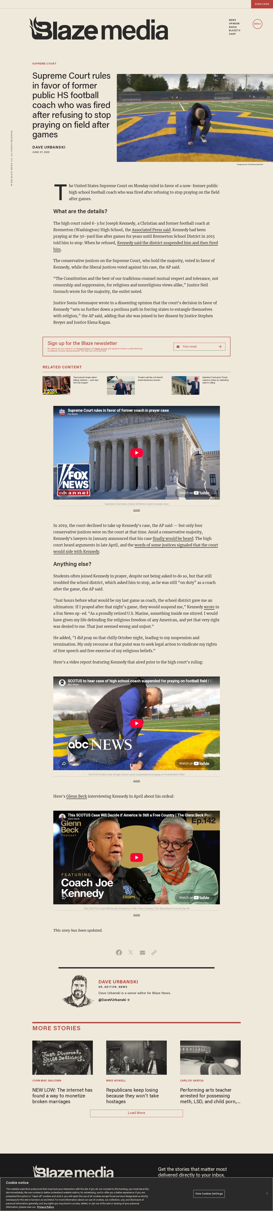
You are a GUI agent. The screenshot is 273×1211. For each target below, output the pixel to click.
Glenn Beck (76, 796)
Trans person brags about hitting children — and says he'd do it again (85, 380)
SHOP (232, 34)
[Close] (267, 1193)
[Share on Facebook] (119, 952)
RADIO (233, 27)
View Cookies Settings (209, 1194)
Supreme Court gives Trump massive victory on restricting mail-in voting (215, 380)
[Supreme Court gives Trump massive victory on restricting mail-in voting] (185, 385)
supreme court (44, 64)
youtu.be (136, 510)
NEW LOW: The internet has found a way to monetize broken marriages (62, 1096)
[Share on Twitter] (131, 952)
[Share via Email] (142, 952)
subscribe (262, 4)
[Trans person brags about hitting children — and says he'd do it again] (56, 385)
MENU (257, 24)
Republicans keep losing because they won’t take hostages (132, 1096)
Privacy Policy (83, 349)
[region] (136, 1194)
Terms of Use (101, 349)
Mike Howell (116, 1080)
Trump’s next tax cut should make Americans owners (150, 378)
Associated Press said (151, 229)
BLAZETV (235, 31)
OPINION (234, 24)
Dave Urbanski (48, 147)
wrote (209, 607)
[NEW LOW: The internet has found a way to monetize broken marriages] (62, 1057)
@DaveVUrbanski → (114, 1000)
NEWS (232, 20)
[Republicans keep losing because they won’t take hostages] (136, 1057)
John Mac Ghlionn (46, 1080)
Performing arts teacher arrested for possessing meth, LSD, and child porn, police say (208, 1096)
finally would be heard (173, 538)
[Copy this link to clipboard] (154, 952)
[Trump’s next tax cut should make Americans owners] (121, 385)
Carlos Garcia (192, 1080)
